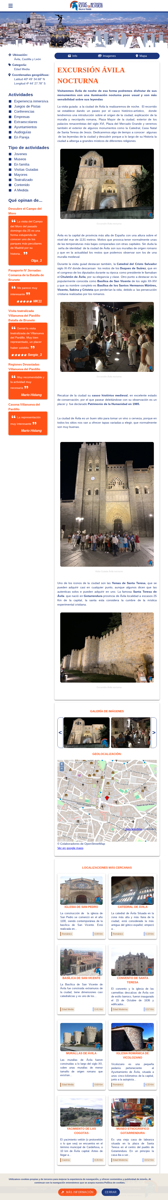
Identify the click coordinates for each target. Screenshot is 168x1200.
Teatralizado (23, 180)
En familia (21, 164)
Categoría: (19, 64)
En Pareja (21, 137)
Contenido (22, 185)
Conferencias (24, 111)
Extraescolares (25, 122)
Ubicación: (20, 54)
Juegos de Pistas (27, 106)
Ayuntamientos (25, 127)
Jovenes (20, 154)
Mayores (20, 175)
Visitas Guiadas (26, 170)
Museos (20, 159)
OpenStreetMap (133, 829)
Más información (79, 1192)
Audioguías (22, 132)
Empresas (22, 117)
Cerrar (111, 1192)
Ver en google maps (70, 848)
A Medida (21, 190)
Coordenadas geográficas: (30, 74)
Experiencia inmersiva (31, 101)
